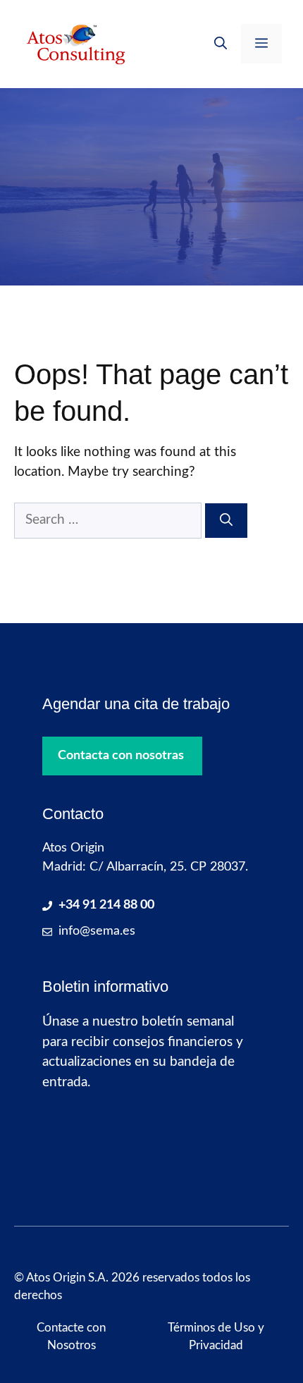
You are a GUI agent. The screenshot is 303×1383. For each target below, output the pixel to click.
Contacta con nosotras (121, 755)
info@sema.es (96, 931)
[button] (220, 43)
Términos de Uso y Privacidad (216, 1337)
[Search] (226, 520)
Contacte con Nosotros (71, 1337)
